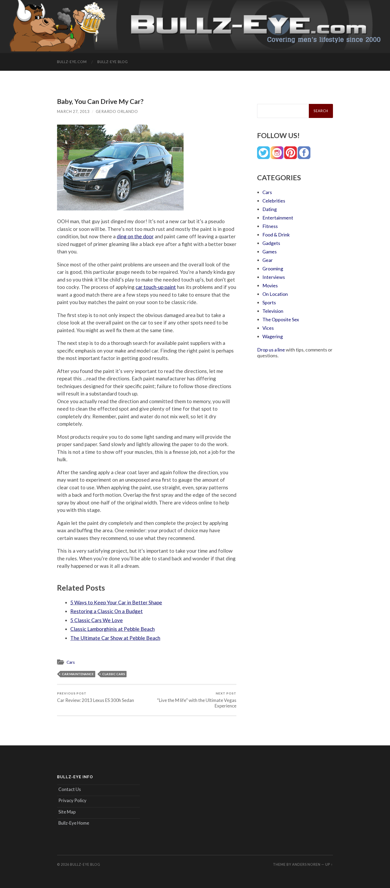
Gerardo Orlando (117, 111)
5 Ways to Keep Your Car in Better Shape (116, 602)
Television (272, 311)
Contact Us (69, 789)
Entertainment (277, 218)
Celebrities (273, 201)
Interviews (273, 277)
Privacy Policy (72, 800)
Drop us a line (271, 350)
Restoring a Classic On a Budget (106, 611)
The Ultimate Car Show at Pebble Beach (115, 638)
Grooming (272, 268)
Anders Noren (306, 864)
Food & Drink (276, 235)
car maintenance (78, 674)
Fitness (270, 226)
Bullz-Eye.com (72, 62)
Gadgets (271, 243)
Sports (269, 302)
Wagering (272, 336)
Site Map (67, 812)
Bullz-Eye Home (73, 823)
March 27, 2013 (73, 111)
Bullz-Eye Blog (112, 62)
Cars (71, 662)
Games (269, 251)
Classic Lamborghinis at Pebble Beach (112, 629)
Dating (269, 209)
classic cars (113, 674)
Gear (267, 260)
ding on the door (135, 236)
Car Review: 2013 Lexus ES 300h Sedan (95, 697)
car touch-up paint (156, 287)
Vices (268, 328)
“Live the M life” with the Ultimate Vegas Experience (196, 699)
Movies (270, 285)
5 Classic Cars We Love (96, 620)
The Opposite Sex (280, 319)
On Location (275, 294)
